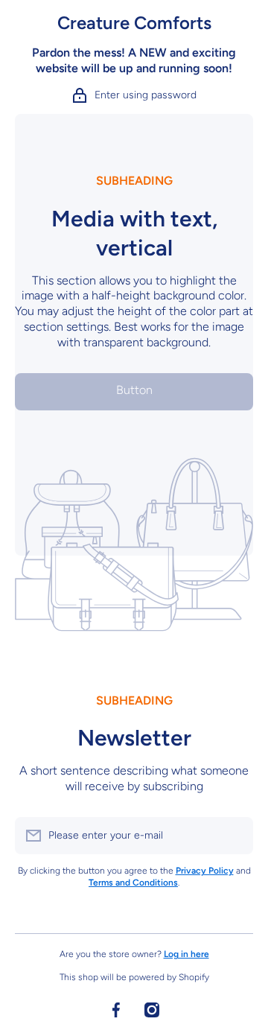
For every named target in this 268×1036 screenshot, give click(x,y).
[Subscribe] (234, 835)
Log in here (186, 954)
